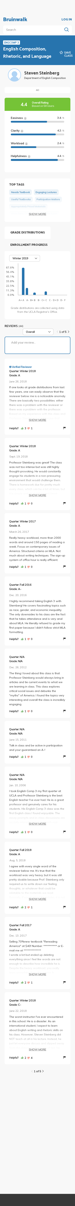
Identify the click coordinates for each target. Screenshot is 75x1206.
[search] (33, 29)
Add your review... (23, 342)
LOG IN (67, 19)
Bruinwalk (15, 19)
